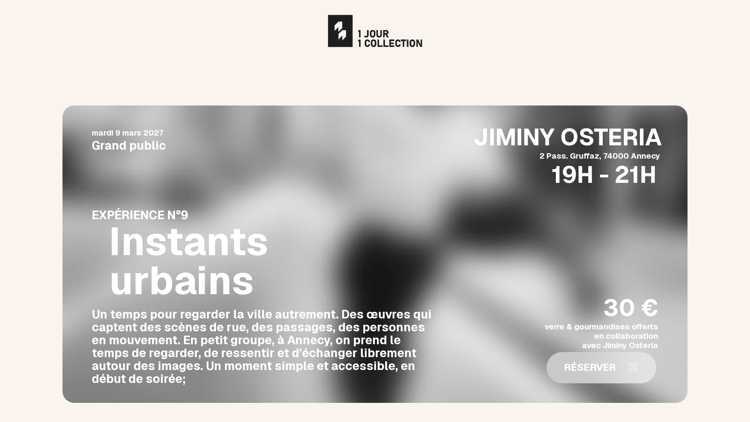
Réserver (590, 367)
